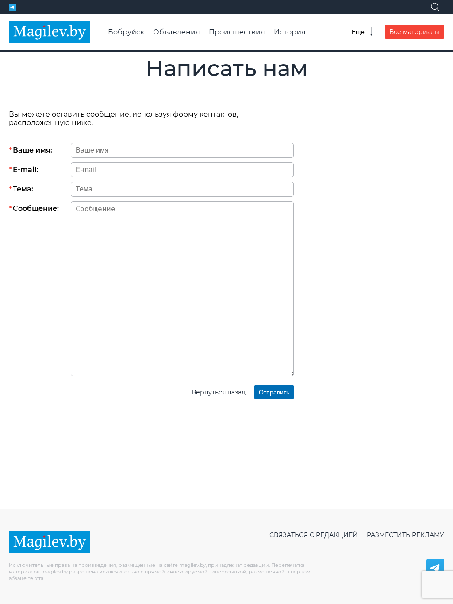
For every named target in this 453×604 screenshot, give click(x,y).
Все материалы (414, 32)
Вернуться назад (219, 392)
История (290, 32)
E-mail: (25, 169)
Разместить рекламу (405, 535)
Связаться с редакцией (313, 535)
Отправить (274, 392)
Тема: (23, 189)
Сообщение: (36, 208)
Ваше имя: (32, 150)
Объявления (176, 32)
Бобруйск (126, 32)
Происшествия (237, 32)
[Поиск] (435, 7)
